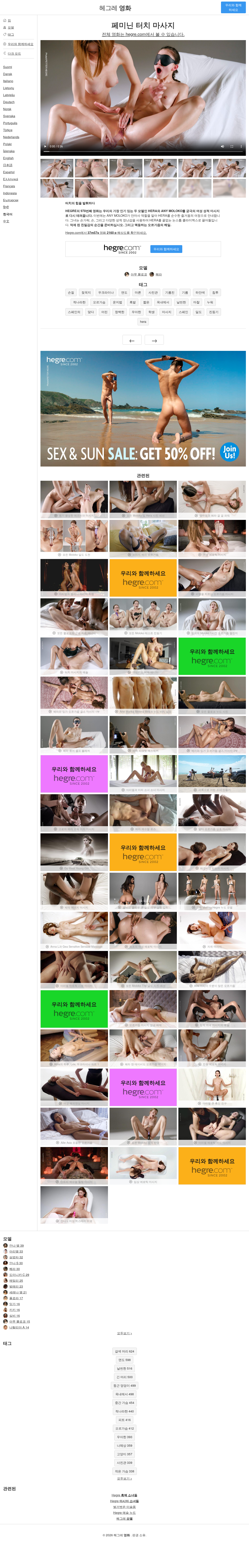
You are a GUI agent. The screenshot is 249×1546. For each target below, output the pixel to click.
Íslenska (9, 151)
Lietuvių (8, 88)
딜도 (199, 312)
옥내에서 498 (124, 1394)
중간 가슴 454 (124, 1402)
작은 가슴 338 (124, 1471)
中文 (6, 221)
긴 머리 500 (125, 1377)
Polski (7, 144)
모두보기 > (124, 1333)
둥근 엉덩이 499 (124, 1385)
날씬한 (181, 302)
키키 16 (14, 1309)
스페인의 (74, 312)
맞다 (91, 312)
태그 (11, 34)
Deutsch (9, 102)
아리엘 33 (16, 1251)
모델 (11, 27)
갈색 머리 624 (124, 1351)
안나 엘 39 (16, 1245)
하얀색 (200, 292)
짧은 (146, 302)
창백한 (119, 312)
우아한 (136, 312)
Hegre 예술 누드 (124, 1512)
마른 (138, 292)
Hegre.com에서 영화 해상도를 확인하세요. (106, 232)
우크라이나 (106, 292)
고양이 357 (124, 1454)
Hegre (124, 1495)
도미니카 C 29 (19, 1274)
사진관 (153, 292)
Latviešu (9, 95)
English (8, 158)
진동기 (213, 312)
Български (10, 200)
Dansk (7, 74)
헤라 (159, 274)
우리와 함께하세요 (233, 7)
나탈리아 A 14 (19, 1327)
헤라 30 (14, 1269)
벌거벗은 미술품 (124, 1507)
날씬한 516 (124, 1368)
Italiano (8, 81)
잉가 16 (14, 1304)
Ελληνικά (10, 179)
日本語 (7, 165)
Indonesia (10, 193)
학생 (151, 312)
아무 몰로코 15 (19, 1321)
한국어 (7, 214)
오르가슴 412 (124, 1428)
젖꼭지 (86, 292)
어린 (104, 312)
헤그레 (115, 7)
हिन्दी (6, 207)
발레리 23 (16, 1286)
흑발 (133, 302)
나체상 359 (124, 1445)
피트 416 (124, 1419)
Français (9, 186)
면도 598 (124, 1360)
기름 (185, 292)
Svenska (9, 116)
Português (10, 123)
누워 (210, 302)
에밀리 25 (16, 1280)
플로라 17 (16, 1298)
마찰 (196, 302)
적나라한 (79, 302)
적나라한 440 (124, 1411)
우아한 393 (124, 1437)
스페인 (183, 312)
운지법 (117, 302)
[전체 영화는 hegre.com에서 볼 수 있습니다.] (126, 188)
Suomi (7, 67)
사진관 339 (124, 1462)
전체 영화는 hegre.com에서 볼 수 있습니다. (143, 34)
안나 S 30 (16, 1263)
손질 (71, 292)
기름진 (169, 292)
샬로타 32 (16, 1257)
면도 (124, 292)
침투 (215, 292)
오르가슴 (99, 302)
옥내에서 (163, 302)
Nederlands (11, 137)
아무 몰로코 (139, 274)
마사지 (166, 312)
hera (143, 321)
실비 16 (14, 1315)
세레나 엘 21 (18, 1292)
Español (9, 172)
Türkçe (7, 130)
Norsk (7, 109)
